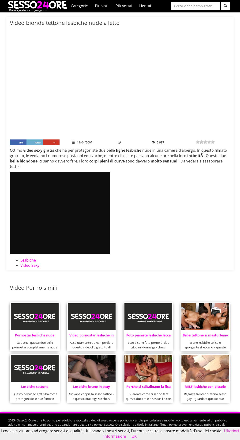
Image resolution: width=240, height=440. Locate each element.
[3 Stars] (205, 142)
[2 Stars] (201, 142)
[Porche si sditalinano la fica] (148, 368)
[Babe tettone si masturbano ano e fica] (205, 316)
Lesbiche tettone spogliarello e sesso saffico (34, 388)
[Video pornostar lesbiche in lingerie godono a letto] (92, 316)
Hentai (145, 5)
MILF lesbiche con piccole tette (205, 388)
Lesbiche (28, 260)
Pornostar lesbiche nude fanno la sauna (34, 336)
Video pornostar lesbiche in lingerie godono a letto (91, 336)
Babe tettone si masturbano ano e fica (205, 336)
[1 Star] (198, 142)
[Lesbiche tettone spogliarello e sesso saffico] (35, 368)
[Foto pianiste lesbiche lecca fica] (148, 316)
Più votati (124, 5)
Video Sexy (29, 265)
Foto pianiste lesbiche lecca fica (148, 336)
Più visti (102, 5)
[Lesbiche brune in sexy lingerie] (92, 368)
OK (134, 436)
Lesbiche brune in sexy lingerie (91, 388)
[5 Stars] (213, 142)
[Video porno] (38, 4)
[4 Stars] (209, 142)
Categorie (79, 5)
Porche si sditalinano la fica (148, 386)
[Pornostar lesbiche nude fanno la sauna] (35, 316)
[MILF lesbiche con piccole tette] (205, 368)
